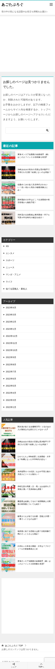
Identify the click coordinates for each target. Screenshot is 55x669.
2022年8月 (11, 364)
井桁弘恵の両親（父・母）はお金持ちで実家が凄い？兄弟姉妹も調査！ (34, 487)
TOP (14, 645)
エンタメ (10, 253)
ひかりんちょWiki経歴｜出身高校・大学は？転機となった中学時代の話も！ (34, 457)
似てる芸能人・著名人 (16, 289)
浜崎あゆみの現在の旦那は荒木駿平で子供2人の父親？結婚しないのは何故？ (34, 170)
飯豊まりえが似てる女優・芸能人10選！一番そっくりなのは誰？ (34, 517)
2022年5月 (11, 386)
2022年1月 (11, 407)
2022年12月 (11, 336)
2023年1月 (11, 329)
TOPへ (41, 667)
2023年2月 (11, 321)
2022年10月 (11, 350)
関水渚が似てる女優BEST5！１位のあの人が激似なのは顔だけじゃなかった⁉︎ (34, 428)
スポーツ (10, 260)
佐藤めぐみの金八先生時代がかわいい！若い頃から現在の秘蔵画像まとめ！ (33, 187)
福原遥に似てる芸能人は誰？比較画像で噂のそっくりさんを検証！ (34, 532)
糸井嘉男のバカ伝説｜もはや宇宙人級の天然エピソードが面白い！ (34, 472)
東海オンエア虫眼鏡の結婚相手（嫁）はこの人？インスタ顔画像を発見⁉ (34, 155)
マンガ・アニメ (13, 274)
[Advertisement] (27, 44)
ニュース (10, 267)
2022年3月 (11, 400)
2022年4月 (11, 393)
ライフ (9, 281)
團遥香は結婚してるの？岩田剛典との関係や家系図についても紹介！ (34, 502)
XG (7, 246)
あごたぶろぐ (13, 4)
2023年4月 (11, 307)
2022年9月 (11, 357)
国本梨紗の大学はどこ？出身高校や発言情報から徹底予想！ (34, 201)
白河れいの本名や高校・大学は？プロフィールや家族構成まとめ (34, 547)
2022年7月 (11, 371)
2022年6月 (11, 378)
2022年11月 (11, 343)
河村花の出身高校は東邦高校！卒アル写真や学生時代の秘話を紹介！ (34, 216)
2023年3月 (11, 314)
